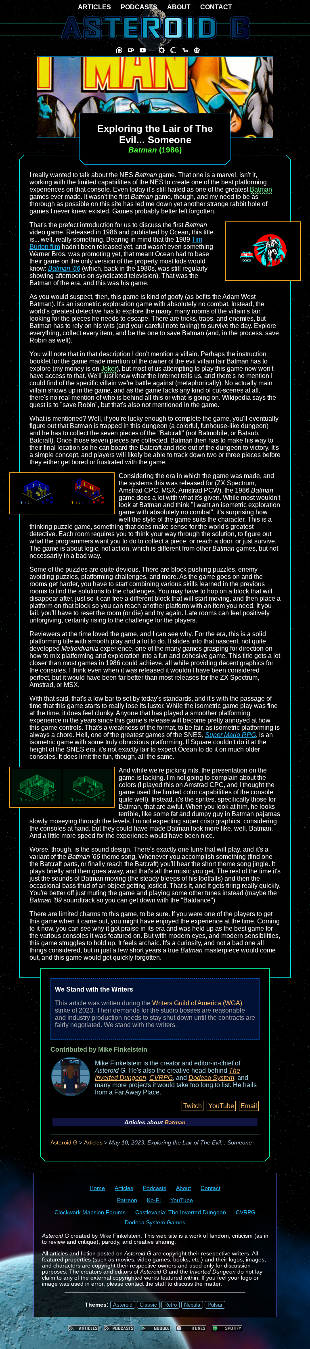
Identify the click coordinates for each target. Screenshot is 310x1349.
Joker (109, 368)
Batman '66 (64, 268)
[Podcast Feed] (119, 1328)
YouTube (221, 1106)
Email (249, 1106)
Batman (261, 189)
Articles (93, 1143)
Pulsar (214, 1305)
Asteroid (122, 1305)
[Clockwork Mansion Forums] (162, 50)
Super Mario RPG (230, 734)
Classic (148, 1305)
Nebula (192, 1305)
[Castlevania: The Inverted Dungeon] (173, 50)
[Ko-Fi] (131, 50)
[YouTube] (143, 50)
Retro (170, 1305)
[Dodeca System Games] (197, 50)
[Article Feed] (83, 1328)
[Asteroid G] (155, 28)
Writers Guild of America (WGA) (197, 1003)
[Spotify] (227, 1328)
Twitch (192, 1106)
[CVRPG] (185, 50)
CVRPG (161, 1077)
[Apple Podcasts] (191, 1328)
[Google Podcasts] (155, 1328)
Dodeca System (211, 1077)
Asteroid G (64, 1143)
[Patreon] (119, 50)
